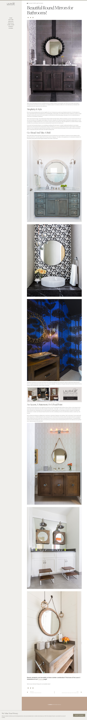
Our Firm (10, 19)
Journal (11, 28)
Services (10, 21)
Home (10, 18)
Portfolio (11, 23)
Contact (10, 26)
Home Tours (11, 24)
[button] (28, 17)
